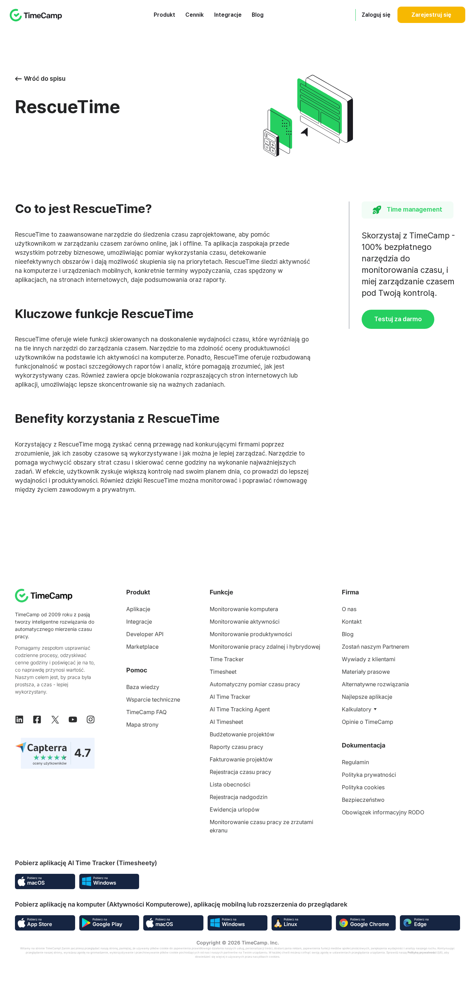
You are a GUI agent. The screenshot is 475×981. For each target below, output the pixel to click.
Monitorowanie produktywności (251, 634)
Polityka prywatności (369, 774)
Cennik (194, 14)
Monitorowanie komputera (244, 609)
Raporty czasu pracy (236, 746)
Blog (258, 14)
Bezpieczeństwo (363, 799)
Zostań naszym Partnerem (375, 646)
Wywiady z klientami (368, 659)
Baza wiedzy (142, 686)
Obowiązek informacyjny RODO (383, 812)
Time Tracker (227, 659)
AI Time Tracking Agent (240, 709)
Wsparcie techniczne (153, 699)
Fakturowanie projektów (241, 759)
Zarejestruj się (431, 14)
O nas (349, 609)
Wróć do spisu (44, 78)
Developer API (144, 634)
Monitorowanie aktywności (245, 621)
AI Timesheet (226, 721)
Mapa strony (142, 724)
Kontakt (352, 621)
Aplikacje (138, 609)
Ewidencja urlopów (234, 809)
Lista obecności (230, 784)
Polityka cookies (363, 787)
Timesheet (223, 671)
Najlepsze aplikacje (367, 696)
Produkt (164, 14)
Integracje (228, 14)
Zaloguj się (376, 14)
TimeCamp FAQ (146, 712)
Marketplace (142, 646)
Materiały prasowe (366, 671)
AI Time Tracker (230, 696)
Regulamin (355, 762)
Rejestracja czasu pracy (240, 771)
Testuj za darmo (398, 319)
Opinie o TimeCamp (367, 721)
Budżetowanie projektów (242, 734)
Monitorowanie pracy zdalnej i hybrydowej (265, 646)
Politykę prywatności (422, 952)
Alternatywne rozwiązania (375, 684)
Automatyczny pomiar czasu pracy (255, 684)
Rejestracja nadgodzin (238, 796)
